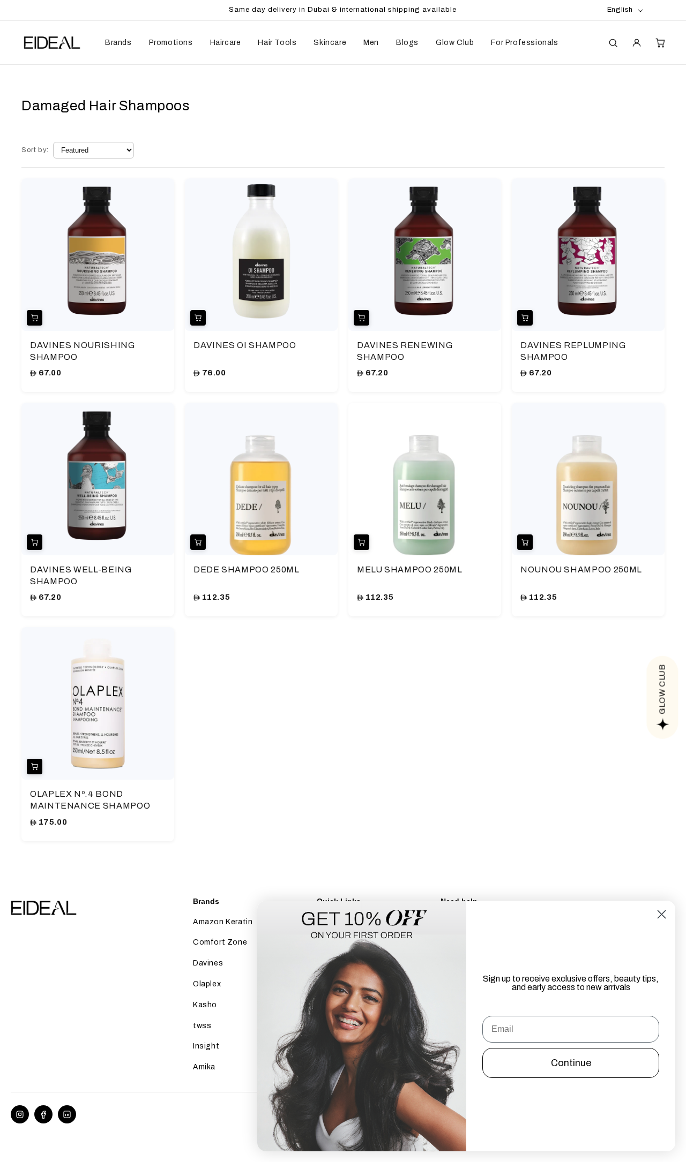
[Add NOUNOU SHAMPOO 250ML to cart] (525, 542)
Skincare (330, 43)
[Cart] (660, 42)
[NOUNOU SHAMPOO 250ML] (588, 479)
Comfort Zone (220, 942)
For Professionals (524, 43)
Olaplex (207, 984)
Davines (208, 963)
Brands (118, 43)
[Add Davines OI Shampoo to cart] (198, 318)
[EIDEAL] (51, 42)
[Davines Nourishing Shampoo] (97, 254)
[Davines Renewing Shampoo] (424, 254)
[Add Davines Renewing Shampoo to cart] (361, 318)
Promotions (171, 43)
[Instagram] (20, 1114)
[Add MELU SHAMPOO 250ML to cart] (361, 542)
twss (202, 1026)
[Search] (613, 42)
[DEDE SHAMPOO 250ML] (261, 479)
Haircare (225, 43)
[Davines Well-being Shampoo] (97, 479)
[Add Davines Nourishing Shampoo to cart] (34, 318)
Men (371, 43)
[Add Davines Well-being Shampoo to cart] (34, 542)
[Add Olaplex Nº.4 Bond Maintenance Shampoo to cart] (34, 766)
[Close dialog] (661, 914)
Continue (571, 1063)
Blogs (407, 43)
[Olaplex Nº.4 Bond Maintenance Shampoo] (97, 703)
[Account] (636, 42)
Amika (204, 1067)
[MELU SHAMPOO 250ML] (424, 479)
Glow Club (455, 43)
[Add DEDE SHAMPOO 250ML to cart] (198, 542)
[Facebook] (43, 1114)
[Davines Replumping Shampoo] (588, 254)
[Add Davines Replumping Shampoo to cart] (525, 318)
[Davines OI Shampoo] (261, 254)
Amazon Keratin (222, 922)
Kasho (205, 1005)
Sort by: (35, 150)
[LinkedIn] (67, 1114)
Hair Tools (277, 43)
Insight (206, 1046)
